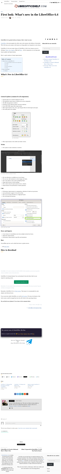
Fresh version (18, 291)
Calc (10, 50)
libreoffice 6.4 (21, 444)
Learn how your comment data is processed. (27, 428)
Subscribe (45, 52)
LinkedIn (19, 406)
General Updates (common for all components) (13, 62)
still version (24, 296)
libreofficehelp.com (5, 455)
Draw (21, 50)
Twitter (15, 406)
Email (48, 468)
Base (7, 67)
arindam (13, 17)
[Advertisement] (21, 29)
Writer (6, 50)
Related (6, 70)
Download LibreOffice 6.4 (21, 282)
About (48, 471)
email (29, 406)
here (43, 459)
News (2, 11)
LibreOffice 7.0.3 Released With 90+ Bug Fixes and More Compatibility (6, 385)
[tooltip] (50, 2)
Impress (13, 50)
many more (6, 246)
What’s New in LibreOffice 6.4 (8, 61)
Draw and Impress (9, 66)
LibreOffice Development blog (34, 307)
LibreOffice (3, 43)
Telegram (11, 406)
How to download (6, 69)
